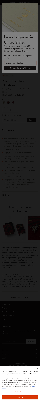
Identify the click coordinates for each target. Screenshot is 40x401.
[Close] (38, 368)
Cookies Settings (20, 392)
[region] (20, 383)
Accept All (20, 397)
